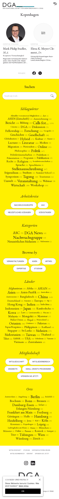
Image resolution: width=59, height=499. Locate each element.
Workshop (39, 185)
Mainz (34, 427)
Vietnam (20, 342)
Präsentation (14, 158)
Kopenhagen (29, 424)
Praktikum (43, 154)
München (45, 427)
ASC (18, 233)
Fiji (49, 300)
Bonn (30, 401)
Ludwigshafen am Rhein (18, 427)
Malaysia (14, 316)
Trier (14, 434)
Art (45, 115)
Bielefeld (49, 396)
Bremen (43, 401)
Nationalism (30, 146)
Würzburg (24, 438)
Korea (14, 313)
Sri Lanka (28, 330)
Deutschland (15, 300)
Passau (29, 431)
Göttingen (14, 416)
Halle (28, 416)
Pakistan (43, 323)
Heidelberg (16, 421)
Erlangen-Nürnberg (29, 408)
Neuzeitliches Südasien (19, 212)
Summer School (45, 172)
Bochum (17, 401)
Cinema (15, 126)
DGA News (35, 233)
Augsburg (23, 396)
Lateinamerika (35, 312)
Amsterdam (11, 396)
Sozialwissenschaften (42, 161)
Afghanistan (17, 288)
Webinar (49, 181)
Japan (29, 308)
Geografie (49, 130)
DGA (26, 127)
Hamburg (43, 416)
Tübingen (28, 435)
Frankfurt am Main (21, 412)
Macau (47, 312)
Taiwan (33, 335)
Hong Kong (16, 304)
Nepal (31, 319)
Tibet (7, 338)
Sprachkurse (36, 165)
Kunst (51, 138)
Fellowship (14, 131)
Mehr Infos (23, 486)
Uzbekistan (40, 338)
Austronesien (12, 296)
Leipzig (43, 424)
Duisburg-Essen (24, 405)
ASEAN (44, 288)
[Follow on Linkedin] (33, 463)
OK (22, 491)
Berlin (37, 396)
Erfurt (43, 404)
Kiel (38, 420)
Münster (8, 431)
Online (44, 147)
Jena (30, 420)
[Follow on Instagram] (26, 463)
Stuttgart (51, 431)
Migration (15, 146)
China (45, 296)
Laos (24, 312)
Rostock (40, 431)
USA (29, 338)
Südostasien (45, 212)
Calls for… (43, 122)
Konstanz (16, 424)
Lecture (14, 143)
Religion (24, 161)
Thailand (47, 334)
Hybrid (27, 139)
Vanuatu (51, 338)
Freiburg (44, 412)
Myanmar (44, 316)
